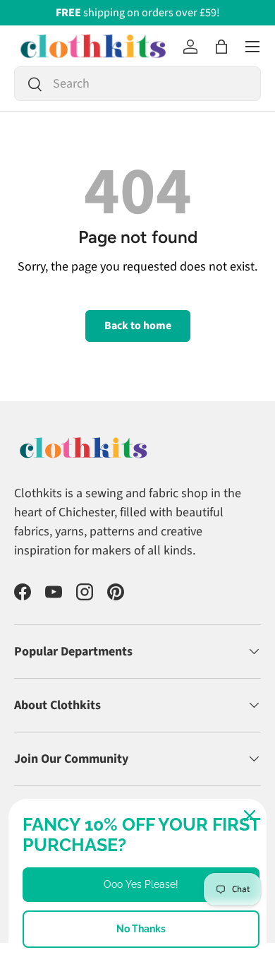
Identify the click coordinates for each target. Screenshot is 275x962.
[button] (221, 46)
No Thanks (141, 928)
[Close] (250, 816)
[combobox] (137, 83)
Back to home (137, 325)
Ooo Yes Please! (141, 884)
